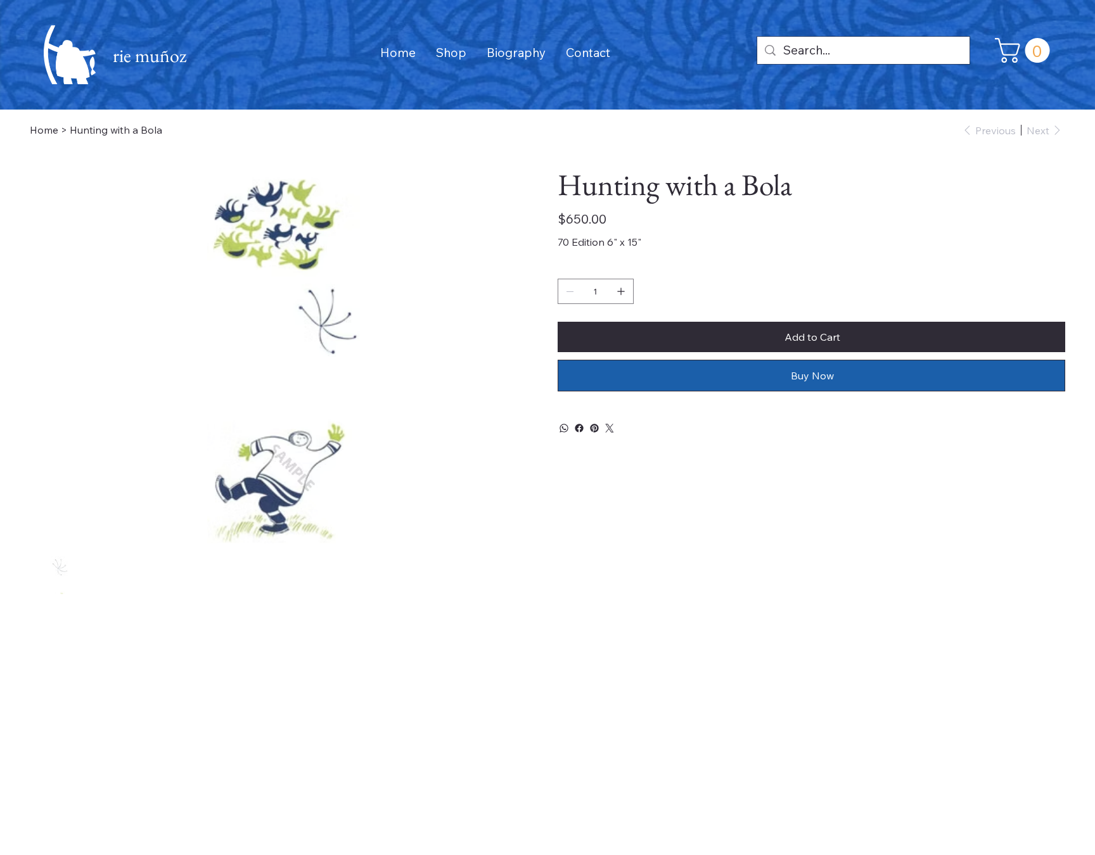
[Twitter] (609, 428)
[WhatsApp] (564, 428)
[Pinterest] (594, 428)
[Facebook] (579, 428)
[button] (1025, 50)
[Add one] (621, 291)
